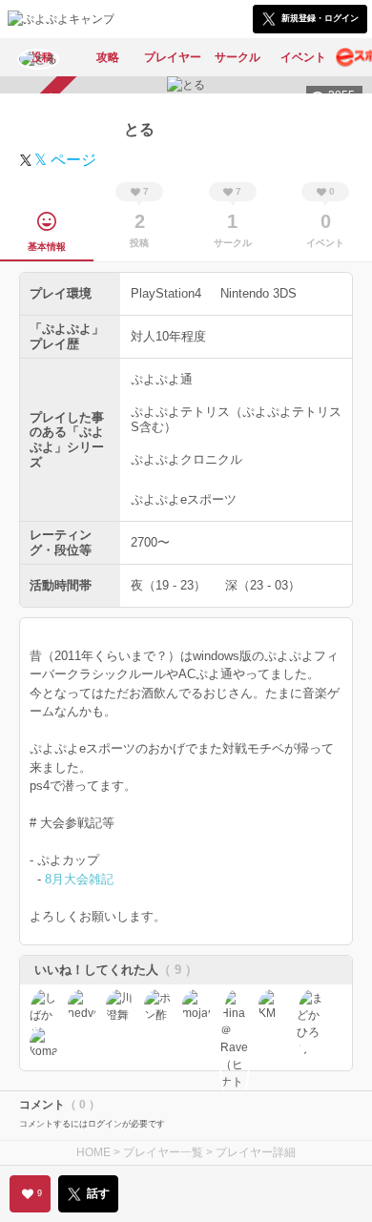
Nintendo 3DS (258, 293)
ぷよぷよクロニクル (186, 459)
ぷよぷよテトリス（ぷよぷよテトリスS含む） (236, 419)
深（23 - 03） (262, 585)
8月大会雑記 (79, 879)
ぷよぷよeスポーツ (184, 499)
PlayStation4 (166, 293)
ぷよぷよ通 (162, 379)
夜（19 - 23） (168, 585)
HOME (93, 1152)
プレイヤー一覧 (163, 1152)
